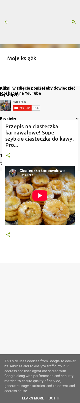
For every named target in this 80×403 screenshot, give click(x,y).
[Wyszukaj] (73, 22)
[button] (8, 156)
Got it (54, 398)
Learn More (33, 398)
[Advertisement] (40, 22)
